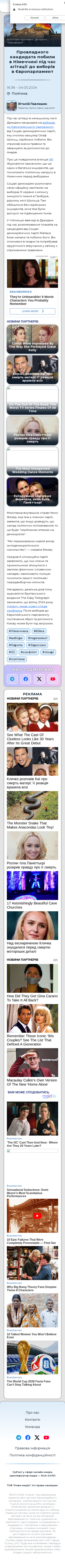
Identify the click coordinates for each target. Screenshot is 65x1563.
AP (51, 159)
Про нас (32, 1413)
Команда (32, 1427)
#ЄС (12, 652)
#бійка (39, 631)
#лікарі (48, 652)
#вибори (15, 638)
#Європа (16, 645)
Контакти (32, 1420)
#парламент (37, 638)
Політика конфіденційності (33, 1455)
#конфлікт (29, 652)
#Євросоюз (37, 645)
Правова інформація (32, 1448)
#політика (17, 659)
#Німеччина (18, 631)
